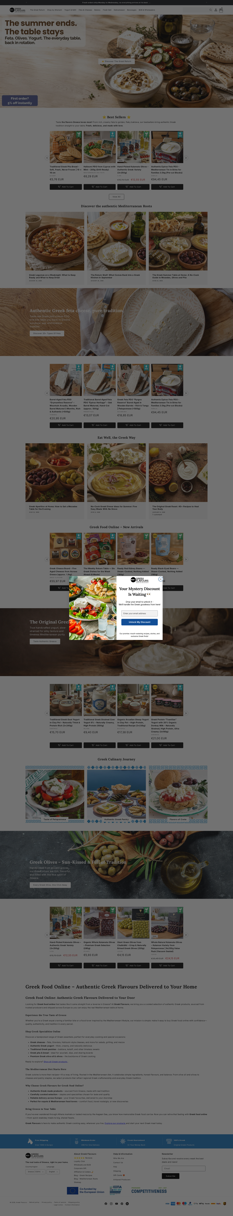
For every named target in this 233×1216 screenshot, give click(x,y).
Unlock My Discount (139, 622)
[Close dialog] (161, 579)
